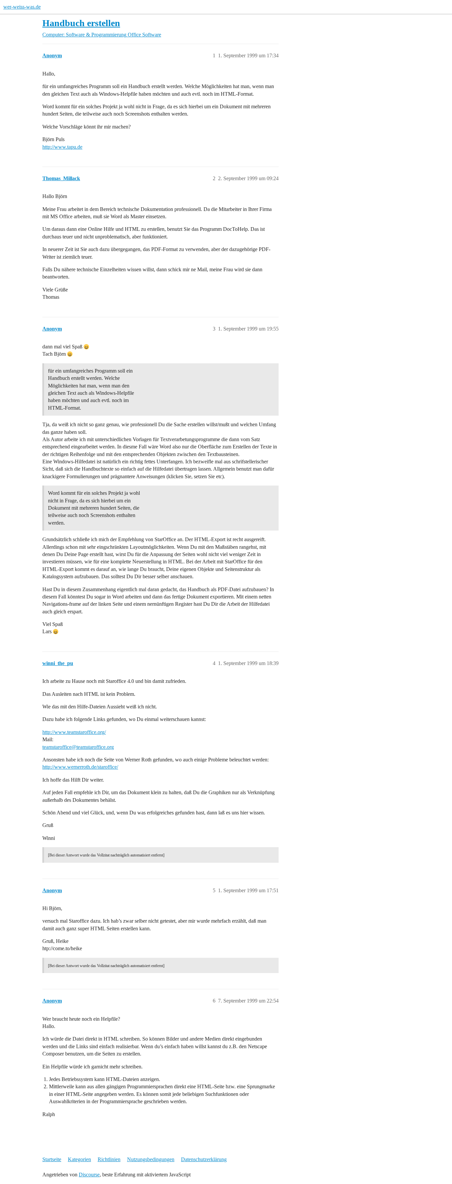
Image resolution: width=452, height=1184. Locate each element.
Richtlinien (109, 1159)
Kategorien (79, 1159)
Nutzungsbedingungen (150, 1159)
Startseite (51, 1159)
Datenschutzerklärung (204, 1159)
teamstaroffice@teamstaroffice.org (78, 747)
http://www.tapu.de (62, 147)
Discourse (89, 1174)
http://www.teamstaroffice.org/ (74, 732)
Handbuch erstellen (81, 23)
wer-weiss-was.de (22, 7)
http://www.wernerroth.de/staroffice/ (80, 767)
